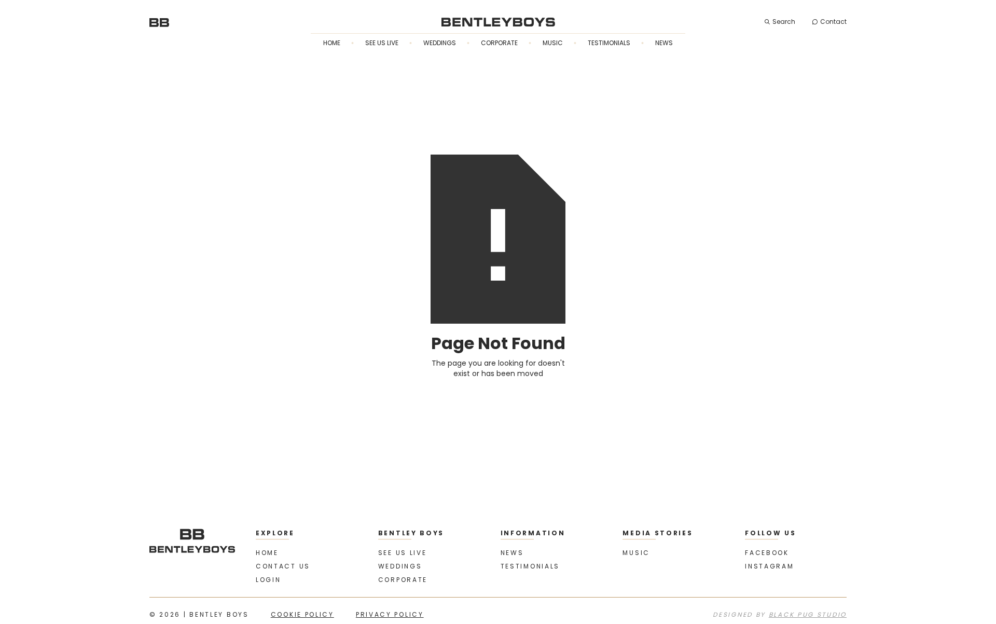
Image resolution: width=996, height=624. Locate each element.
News (664, 42)
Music (553, 42)
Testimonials (609, 42)
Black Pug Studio (808, 614)
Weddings (439, 42)
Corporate (499, 42)
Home (331, 42)
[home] (159, 22)
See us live (381, 42)
